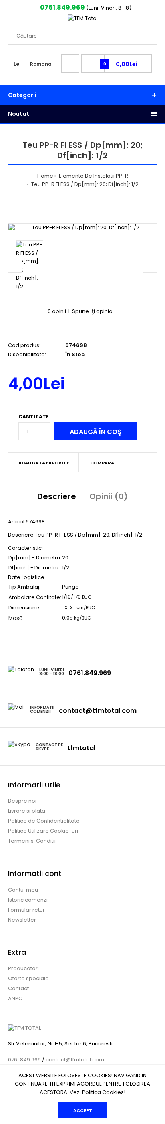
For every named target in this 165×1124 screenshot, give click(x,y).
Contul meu (23, 890)
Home (45, 176)
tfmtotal (81, 748)
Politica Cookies (103, 1092)
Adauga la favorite (43, 463)
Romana (41, 64)
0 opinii (57, 311)
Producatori (23, 968)
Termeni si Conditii (32, 841)
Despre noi (22, 801)
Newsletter (22, 920)
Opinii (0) (108, 496)
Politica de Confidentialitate (44, 821)
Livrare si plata (26, 811)
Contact (18, 988)
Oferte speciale (28, 978)
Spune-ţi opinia (92, 311)
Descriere (56, 496)
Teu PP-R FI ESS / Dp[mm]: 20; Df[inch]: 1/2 (84, 184)
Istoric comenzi (28, 900)
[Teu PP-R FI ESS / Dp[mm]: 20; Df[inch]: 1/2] (82, 228)
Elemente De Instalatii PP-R (93, 176)
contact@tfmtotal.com (98, 710)
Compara (102, 463)
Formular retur (26, 910)
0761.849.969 (62, 7)
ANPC (15, 998)
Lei (17, 64)
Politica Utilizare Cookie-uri (43, 831)
